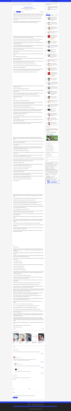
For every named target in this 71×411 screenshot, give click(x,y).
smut (48, 176)
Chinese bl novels (50, 164)
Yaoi (53, 29)
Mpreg (53, 171)
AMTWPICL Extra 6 (50, 145)
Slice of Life (52, 47)
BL (52, 162)
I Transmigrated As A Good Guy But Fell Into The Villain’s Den (54, 87)
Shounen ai (55, 19)
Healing (56, 169)
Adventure (55, 51)
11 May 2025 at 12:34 (17, 350)
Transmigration (52, 38)
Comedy (53, 88)
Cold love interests (54, 165)
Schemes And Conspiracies (53, 173)
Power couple (49, 172)
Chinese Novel (55, 164)
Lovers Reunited (47, 171)
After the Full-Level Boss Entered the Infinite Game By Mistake (54, 18)
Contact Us (32, 402)
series (46, 174)
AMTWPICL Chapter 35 (50, 146)
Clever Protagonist (49, 165)
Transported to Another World (54, 177)
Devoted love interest (49, 166)
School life (56, 97)
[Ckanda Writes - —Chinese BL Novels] (13, 1)
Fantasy (51, 19)
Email (29, 388)
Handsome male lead (49, 169)
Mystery (53, 19)
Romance (52, 29)
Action (53, 28)
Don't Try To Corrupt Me (54, 41)
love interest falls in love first (53, 170)
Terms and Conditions (41, 402)
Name (13, 388)
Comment (14, 379)
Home (27, 402)
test (54, 176)
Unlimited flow (52, 20)
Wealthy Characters (48, 178)
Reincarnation (46, 173)
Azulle (16, 349)
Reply (42, 353)
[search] (58, 1)
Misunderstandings (51, 171)
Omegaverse (55, 171)
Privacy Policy (36, 402)
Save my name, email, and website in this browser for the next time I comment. (24, 395)
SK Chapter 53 (51, 149)
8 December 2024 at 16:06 (19, 364)
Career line (53, 163)
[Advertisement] (28, 29)
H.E (53, 167)
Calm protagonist (48, 163)
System (52, 176)
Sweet (50, 176)
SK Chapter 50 (50, 154)
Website (14, 392)
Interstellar (47, 170)
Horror (57, 169)
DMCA (30, 402)
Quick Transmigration (55, 172)
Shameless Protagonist (50, 174)
